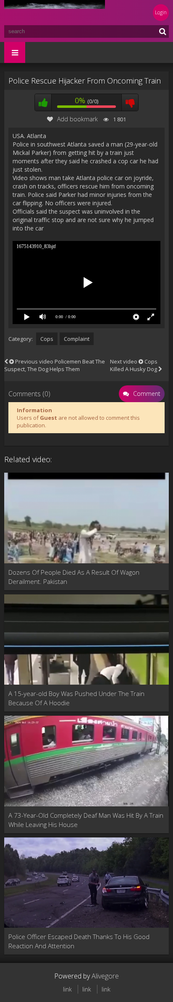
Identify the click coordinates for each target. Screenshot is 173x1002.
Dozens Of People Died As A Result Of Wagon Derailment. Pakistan (73, 577)
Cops (46, 339)
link (67, 989)
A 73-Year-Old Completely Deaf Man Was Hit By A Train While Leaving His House (85, 820)
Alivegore (105, 976)
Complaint (76, 339)
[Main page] (54, 12)
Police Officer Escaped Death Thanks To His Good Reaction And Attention (78, 941)
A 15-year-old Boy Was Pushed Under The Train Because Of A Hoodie (76, 698)
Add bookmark (77, 119)
